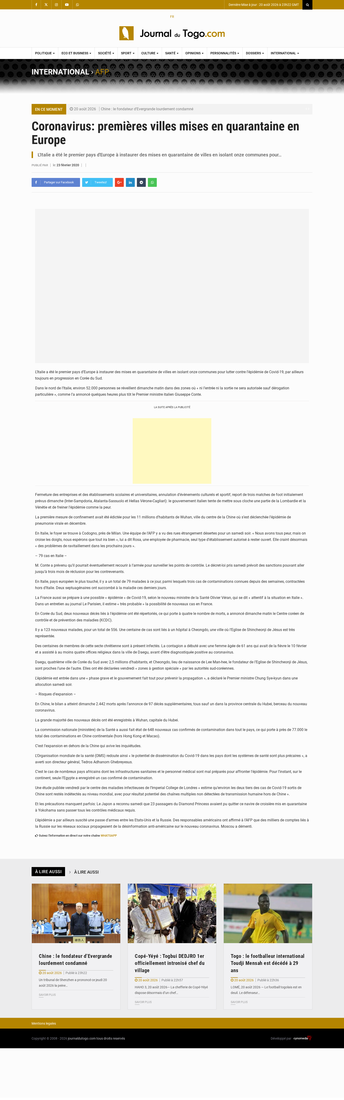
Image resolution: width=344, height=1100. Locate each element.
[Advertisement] (172, 451)
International (284, 53)
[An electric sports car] (76, 913)
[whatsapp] (152, 182)
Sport (126, 53)
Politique (43, 53)
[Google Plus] (119, 182)
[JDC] (172, 33)
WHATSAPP (109, 835)
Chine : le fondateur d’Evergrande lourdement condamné (147, 109)
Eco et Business (75, 53)
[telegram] (141, 182)
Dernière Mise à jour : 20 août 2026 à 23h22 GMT (263, 5)
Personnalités (223, 53)
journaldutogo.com (82, 1038)
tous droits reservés (110, 1038)
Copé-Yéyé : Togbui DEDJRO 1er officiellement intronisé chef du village (170, 963)
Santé (170, 53)
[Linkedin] (130, 182)
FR (172, 16)
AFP (102, 71)
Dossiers (254, 53)
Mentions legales (44, 1023)
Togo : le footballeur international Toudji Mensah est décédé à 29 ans (268, 963)
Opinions (193, 53)
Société (105, 53)
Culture (148, 53)
